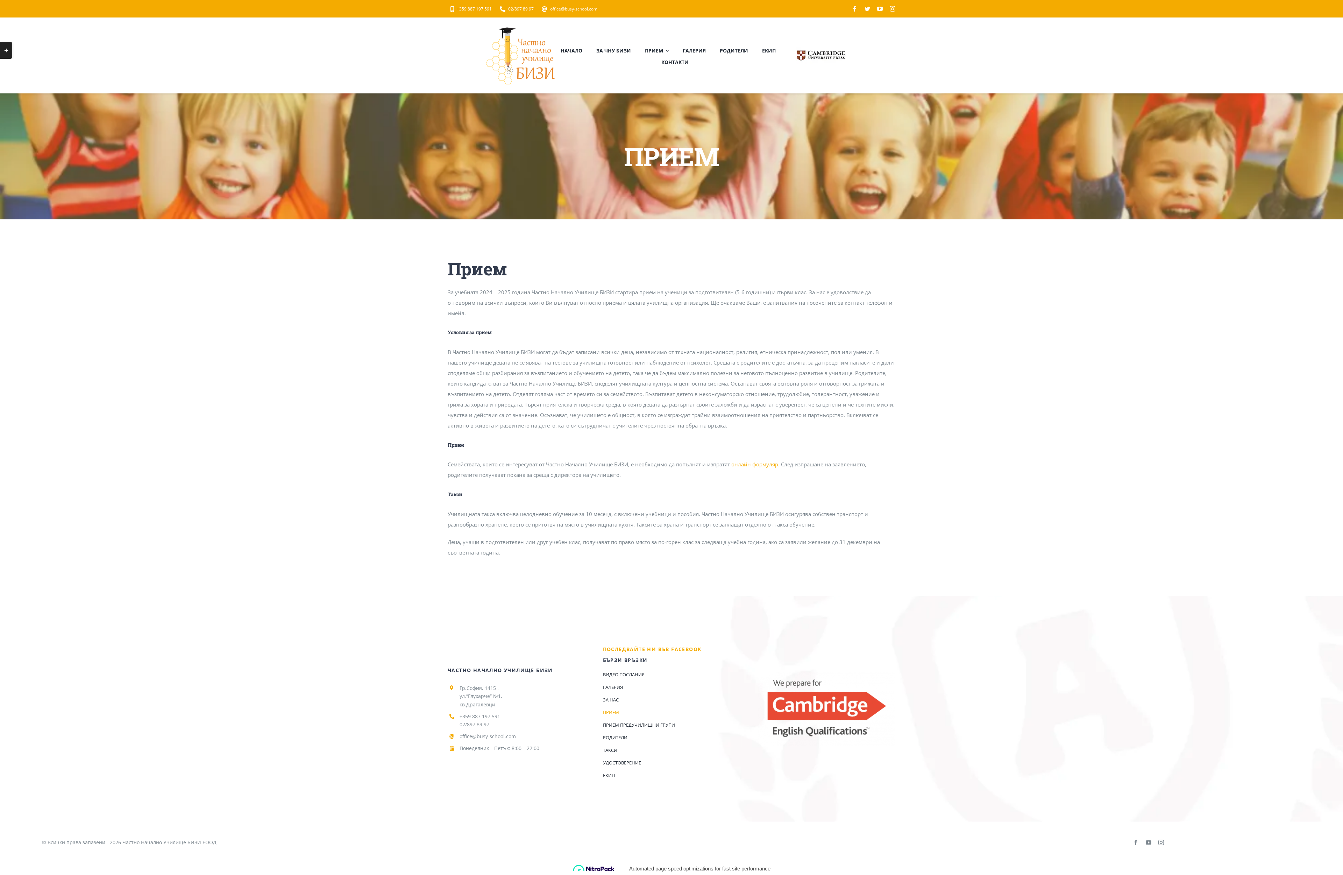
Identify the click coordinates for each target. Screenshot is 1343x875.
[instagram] (892, 9)
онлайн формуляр (754, 464)
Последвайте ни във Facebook (652, 649)
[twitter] (867, 9)
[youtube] (880, 9)
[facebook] (855, 9)
